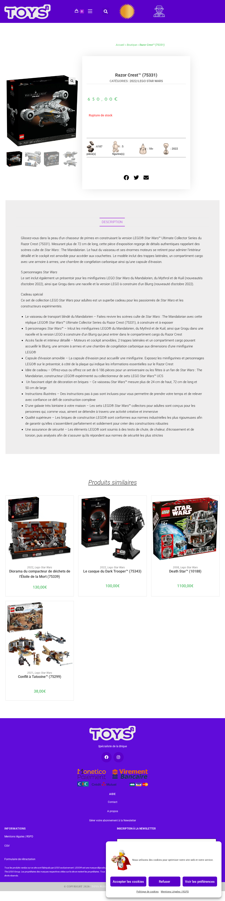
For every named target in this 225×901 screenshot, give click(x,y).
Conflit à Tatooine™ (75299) (39, 677)
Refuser (164, 881)
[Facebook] (106, 757)
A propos (112, 811)
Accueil (120, 44)
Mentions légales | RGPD (18, 836)
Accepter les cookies (128, 881)
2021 (30, 672)
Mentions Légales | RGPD (175, 891)
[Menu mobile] (88, 10)
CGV (7, 845)
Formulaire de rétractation (19, 859)
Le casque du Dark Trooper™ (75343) (112, 571)
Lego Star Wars (150, 81)
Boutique (132, 44)
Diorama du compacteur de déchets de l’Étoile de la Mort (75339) (39, 573)
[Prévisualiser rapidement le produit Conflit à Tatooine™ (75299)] (70, 608)
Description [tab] (112, 222)
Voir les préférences (200, 881)
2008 (176, 567)
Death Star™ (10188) (185, 571)
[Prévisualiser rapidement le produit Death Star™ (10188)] (216, 503)
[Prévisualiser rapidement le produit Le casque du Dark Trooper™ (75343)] (143, 503)
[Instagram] (118, 757)
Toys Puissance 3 (104, 886)
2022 (133, 81)
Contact (112, 802)
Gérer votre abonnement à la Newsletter (112, 820)
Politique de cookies (147, 891)
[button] (105, 11)
